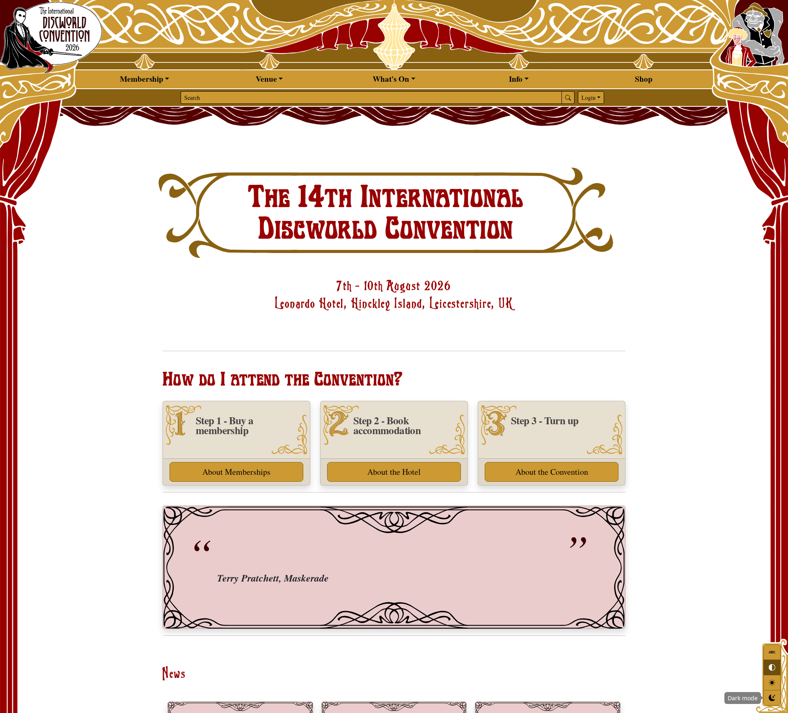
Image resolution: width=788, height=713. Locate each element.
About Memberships (236, 471)
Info (515, 79)
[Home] (51, 37)
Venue (266, 79)
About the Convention (551, 471)
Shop (644, 79)
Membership (141, 79)
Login (589, 97)
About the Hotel (394, 471)
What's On (391, 79)
